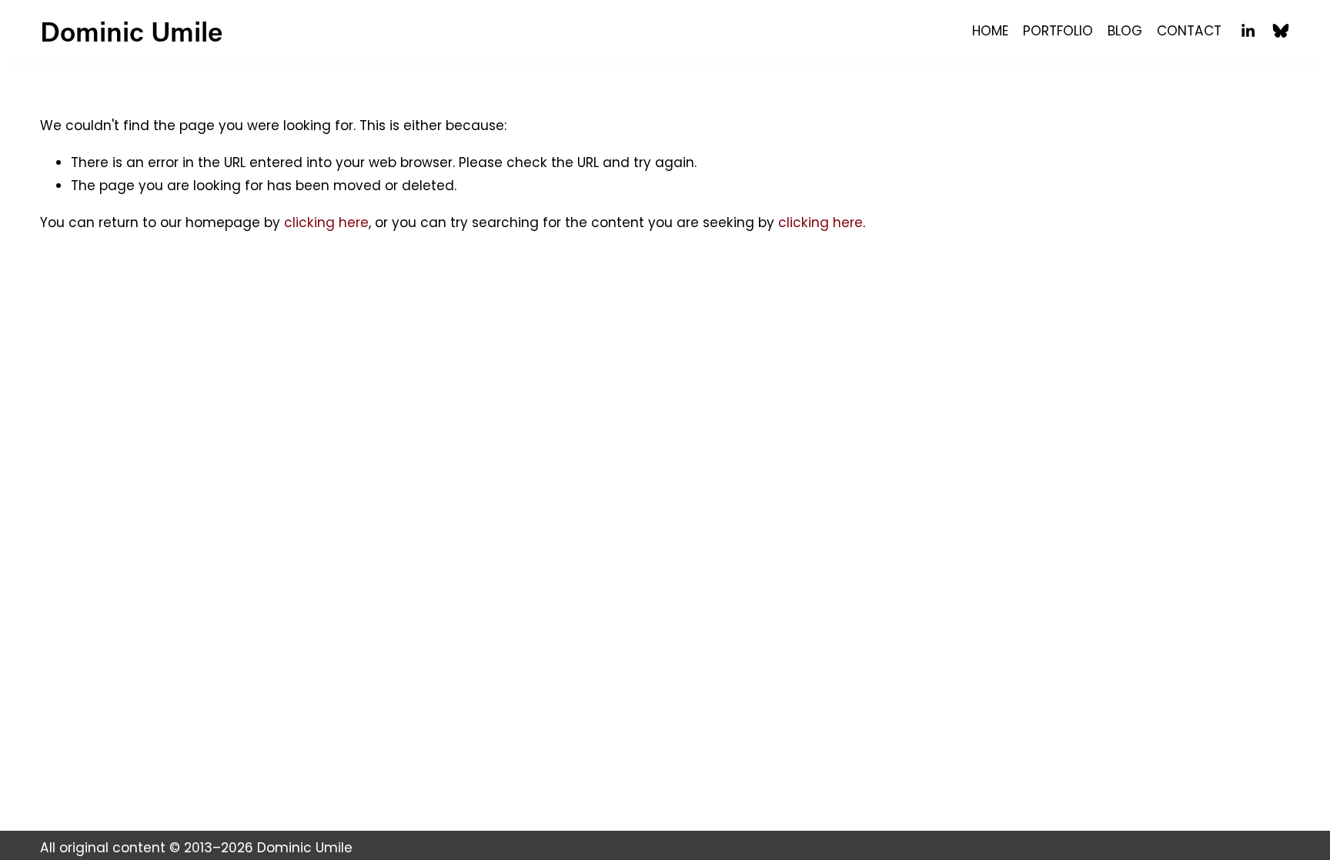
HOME (990, 31)
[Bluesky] (1281, 31)
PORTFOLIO (1058, 31)
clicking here (326, 222)
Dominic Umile (131, 31)
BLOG (1125, 31)
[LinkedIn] (1247, 31)
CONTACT (1189, 31)
